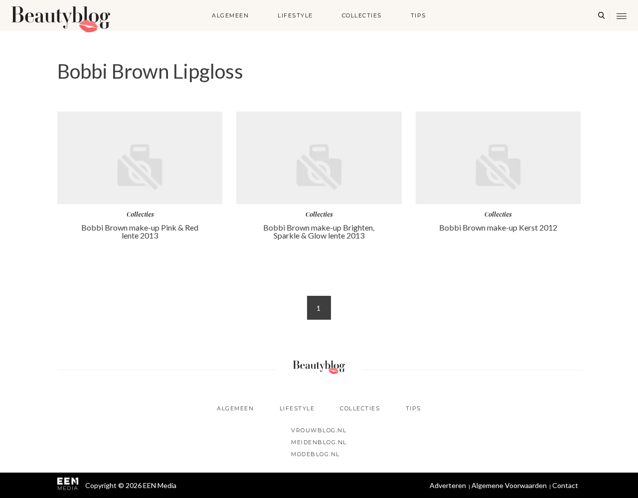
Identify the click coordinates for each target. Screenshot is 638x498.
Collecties (362, 15)
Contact (565, 485)
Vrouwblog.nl (318, 430)
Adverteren (448, 485)
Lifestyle (295, 15)
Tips (418, 15)
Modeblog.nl (315, 454)
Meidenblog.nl (319, 442)
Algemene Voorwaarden (509, 485)
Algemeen (230, 15)
